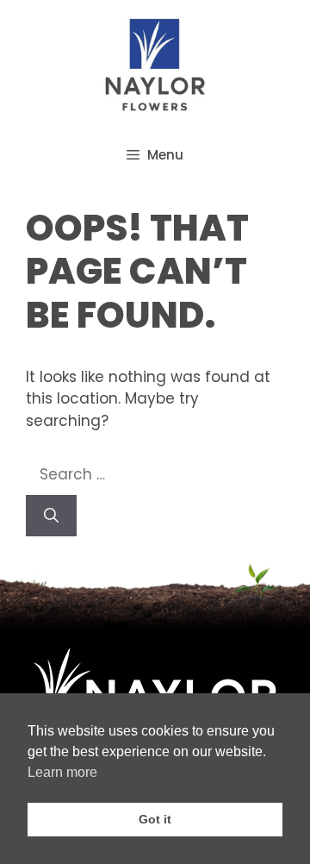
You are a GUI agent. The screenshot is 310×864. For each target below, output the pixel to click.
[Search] (51, 515)
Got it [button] (155, 819)
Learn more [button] (62, 772)
